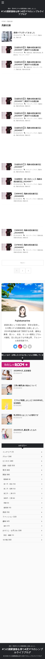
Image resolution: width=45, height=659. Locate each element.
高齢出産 (18, 37)
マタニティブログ (31, 35)
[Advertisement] (22, 84)
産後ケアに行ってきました (24, 33)
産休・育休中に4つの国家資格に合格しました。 (22, 646)
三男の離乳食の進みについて (25, 385)
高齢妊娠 (29, 52)
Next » (22, 263)
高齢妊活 (29, 67)
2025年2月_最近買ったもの (25, 430)
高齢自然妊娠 (37, 52)
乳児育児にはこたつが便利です (26, 415)
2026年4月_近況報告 (22, 371)
